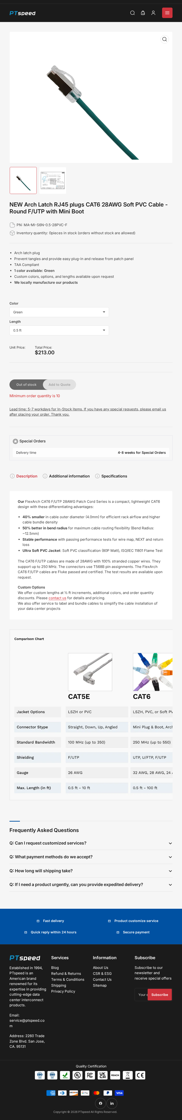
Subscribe (159, 995)
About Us (100, 967)
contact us (57, 598)
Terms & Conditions (67, 979)
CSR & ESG (102, 973)
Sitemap (100, 985)
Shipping (58, 985)
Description (26, 476)
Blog (55, 967)
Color (13, 303)
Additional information (69, 476)
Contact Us (102, 979)
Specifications (114, 476)
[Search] (132, 13)
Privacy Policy (63, 991)
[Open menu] (167, 13)
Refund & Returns (66, 973)
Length (15, 321)
